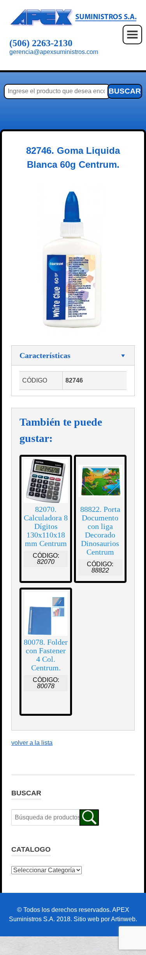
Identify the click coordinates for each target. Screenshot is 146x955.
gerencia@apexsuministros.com (53, 52)
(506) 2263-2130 (40, 43)
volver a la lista (32, 742)
